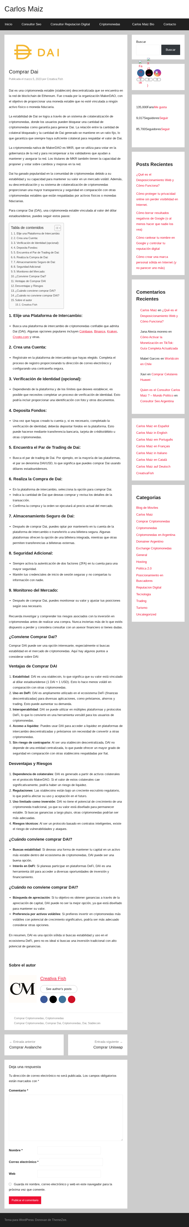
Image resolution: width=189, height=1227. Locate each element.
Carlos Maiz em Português (154, 439)
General (141, 555)
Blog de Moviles (147, 507)
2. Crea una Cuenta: (26, 238)
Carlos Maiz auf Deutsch (153, 466)
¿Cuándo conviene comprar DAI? (35, 290)
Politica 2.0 (144, 568)
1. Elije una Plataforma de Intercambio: (37, 233)
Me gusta (160, 107)
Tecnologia (143, 594)
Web (12, 1173)
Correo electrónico (24, 1162)
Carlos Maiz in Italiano (151, 453)
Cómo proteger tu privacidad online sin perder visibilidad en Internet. (157, 199)
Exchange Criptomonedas (154, 548)
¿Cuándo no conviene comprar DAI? (37, 295)
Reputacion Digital (148, 587)
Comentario (18, 1090)
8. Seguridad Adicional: (27, 266)
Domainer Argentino (149, 541)
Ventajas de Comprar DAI (30, 281)
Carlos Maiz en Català (151, 459)
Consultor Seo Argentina (157, 401)
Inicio (8, 24)
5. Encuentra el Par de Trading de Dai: (36, 252)
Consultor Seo (31, 24)
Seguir (163, 118)
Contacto (170, 24)
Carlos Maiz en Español (152, 426)
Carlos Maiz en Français (153, 446)
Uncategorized (146, 614)
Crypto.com (21, 337)
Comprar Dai (53, 1023)
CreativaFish (145, 473)
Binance (99, 331)
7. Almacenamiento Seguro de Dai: (34, 262)
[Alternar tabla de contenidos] (56, 228)
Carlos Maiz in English (151, 433)
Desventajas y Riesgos (29, 285)
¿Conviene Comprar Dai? (30, 276)
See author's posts (59, 989)
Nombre (16, 1150)
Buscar (141, 42)
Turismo (141, 608)
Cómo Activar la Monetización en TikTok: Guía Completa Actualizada (159, 342)
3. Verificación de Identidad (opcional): (36, 242)
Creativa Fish (55, 78)
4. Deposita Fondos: (26, 247)
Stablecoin (94, 1023)
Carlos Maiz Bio (143, 24)
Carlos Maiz (23, 9)
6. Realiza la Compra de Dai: (31, 257)
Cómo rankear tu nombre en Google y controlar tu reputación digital (155, 243)
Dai (84, 1023)
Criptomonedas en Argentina (155, 535)
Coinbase (85, 331)
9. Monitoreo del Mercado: (29, 271)
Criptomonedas (109, 24)
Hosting (141, 562)
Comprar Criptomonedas (29, 1018)
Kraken (112, 331)
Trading (141, 601)
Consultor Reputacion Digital (70, 24)
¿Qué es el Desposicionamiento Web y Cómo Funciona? (155, 180)
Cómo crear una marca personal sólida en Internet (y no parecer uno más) (156, 262)
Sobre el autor (23, 300)
